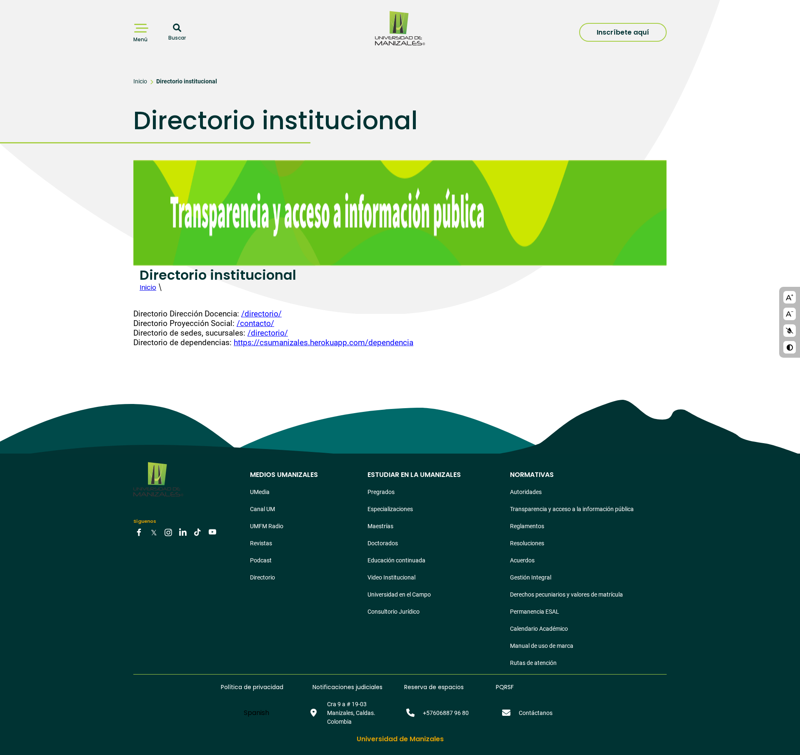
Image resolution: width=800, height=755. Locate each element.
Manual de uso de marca (541, 645)
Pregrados (381, 492)
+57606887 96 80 (446, 713)
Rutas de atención (533, 663)
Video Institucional (391, 577)
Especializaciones (390, 509)
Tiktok (197, 531)
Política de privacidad (252, 687)
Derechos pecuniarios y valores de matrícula (566, 594)
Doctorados (383, 543)
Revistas (261, 543)
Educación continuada (396, 560)
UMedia (260, 492)
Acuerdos (522, 560)
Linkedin (183, 531)
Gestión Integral (530, 577)
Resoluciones (527, 543)
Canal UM (262, 509)
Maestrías (380, 526)
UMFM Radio (266, 526)
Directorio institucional (186, 81)
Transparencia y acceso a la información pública (572, 509)
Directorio (262, 577)
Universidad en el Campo (399, 594)
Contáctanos (535, 713)
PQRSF (505, 687)
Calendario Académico (539, 628)
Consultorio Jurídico (394, 611)
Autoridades (526, 492)
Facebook (139, 531)
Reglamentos (527, 526)
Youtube (212, 531)
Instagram (168, 531)
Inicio (140, 81)
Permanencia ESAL (534, 611)
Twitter (154, 531)
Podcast (261, 560)
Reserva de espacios (434, 687)
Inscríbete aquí (623, 32)
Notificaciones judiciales (347, 687)
